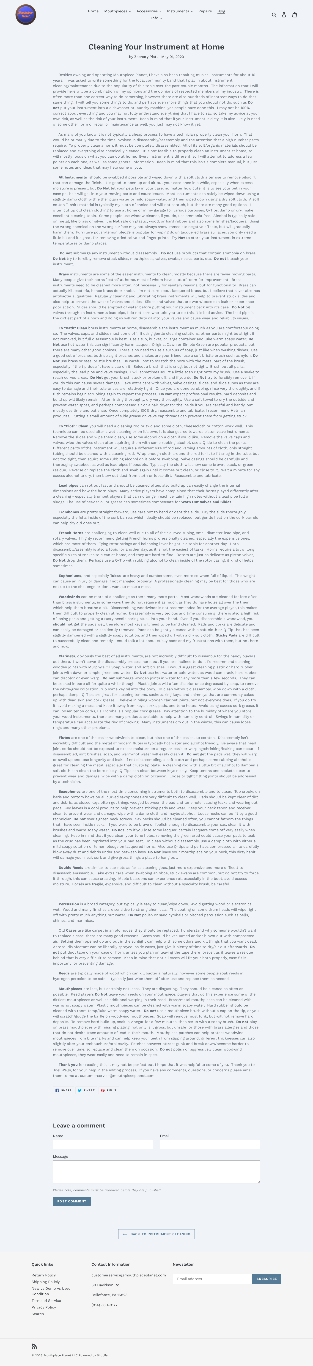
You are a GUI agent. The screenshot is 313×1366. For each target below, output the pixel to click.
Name (58, 1136)
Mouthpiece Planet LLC (61, 1355)
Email (165, 1136)
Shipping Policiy (46, 1282)
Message (60, 1156)
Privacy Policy (44, 1307)
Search (38, 1314)
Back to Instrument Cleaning (159, 1234)
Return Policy (44, 1275)
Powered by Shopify (93, 1355)
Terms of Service (46, 1300)
